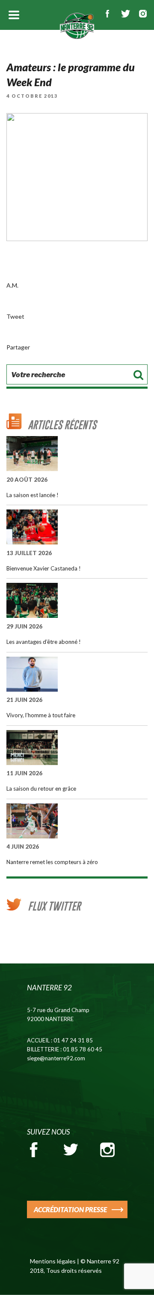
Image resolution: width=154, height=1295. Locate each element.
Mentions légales (53, 1261)
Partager (18, 347)
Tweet (15, 316)
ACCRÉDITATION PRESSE (70, 1209)
